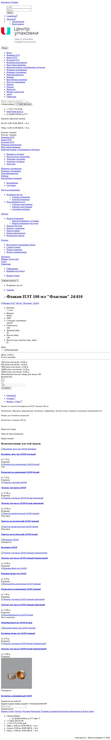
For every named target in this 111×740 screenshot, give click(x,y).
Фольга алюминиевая (16, 252)
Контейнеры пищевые (16, 79)
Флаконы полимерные (16, 70)
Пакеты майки (13, 230)
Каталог (8, 135)
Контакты (5, 2)
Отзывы (14, 2)
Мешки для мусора (15, 92)
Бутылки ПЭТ (13, 60)
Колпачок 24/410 (9, 547)
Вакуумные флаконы (16, 65)
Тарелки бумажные (21, 199)
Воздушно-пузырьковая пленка (20, 245)
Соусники (11, 185)
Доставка (26, 711)
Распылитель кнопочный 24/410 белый (20, 472)
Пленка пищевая (14, 249)
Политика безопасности (71, 711)
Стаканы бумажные (21, 197)
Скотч (9, 94)
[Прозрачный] (11, 350)
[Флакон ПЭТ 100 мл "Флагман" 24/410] (20, 303)
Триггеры (10, 164)
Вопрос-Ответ (13, 276)
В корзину (6, 388)
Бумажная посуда (14, 194)
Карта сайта (88, 711)
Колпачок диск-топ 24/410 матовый (18, 454)
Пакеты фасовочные (15, 233)
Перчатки (10, 89)
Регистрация (18, 24)
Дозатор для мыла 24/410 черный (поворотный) (24, 558)
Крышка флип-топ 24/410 (13, 573)
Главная (10, 290)
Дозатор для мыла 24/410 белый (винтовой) (22, 503)
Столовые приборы (21, 209)
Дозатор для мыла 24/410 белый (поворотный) (23, 649)
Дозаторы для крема (15, 159)
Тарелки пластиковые (22, 207)
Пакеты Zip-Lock (14, 226)
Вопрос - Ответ (14, 401)
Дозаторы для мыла (15, 161)
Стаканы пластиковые (22, 204)
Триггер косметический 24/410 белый (19, 534)
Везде (9, 53)
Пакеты (10, 84)
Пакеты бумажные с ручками (25, 221)
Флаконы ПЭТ (13, 55)
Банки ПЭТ (11, 57)
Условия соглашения (50, 711)
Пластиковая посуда (15, 202)
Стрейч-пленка (13, 247)
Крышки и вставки (15, 154)
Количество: (6, 377)
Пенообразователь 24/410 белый (16, 622)
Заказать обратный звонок (13, 118)
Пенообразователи (15, 75)
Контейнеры (12, 183)
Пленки (10, 87)
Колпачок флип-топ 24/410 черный (18, 633)
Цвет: (3, 347)
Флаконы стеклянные (16, 72)
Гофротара (11, 96)
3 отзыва (9, 310)
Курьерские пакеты (15, 235)
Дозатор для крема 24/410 (13, 488)
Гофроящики (12, 268)
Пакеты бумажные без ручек (25, 223)
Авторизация (18, 21)
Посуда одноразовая (15, 82)
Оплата (18, 711)
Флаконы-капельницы (16, 62)
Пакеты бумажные (15, 218)
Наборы (10, 77)
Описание (11, 395)
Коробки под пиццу (15, 271)
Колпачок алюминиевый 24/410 (16, 696)
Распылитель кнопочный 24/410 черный (21, 589)
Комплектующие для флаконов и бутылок (25, 67)
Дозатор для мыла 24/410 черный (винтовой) (23, 605)
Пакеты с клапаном (15, 228)
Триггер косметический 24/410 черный (20, 521)
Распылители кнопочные (18, 156)
